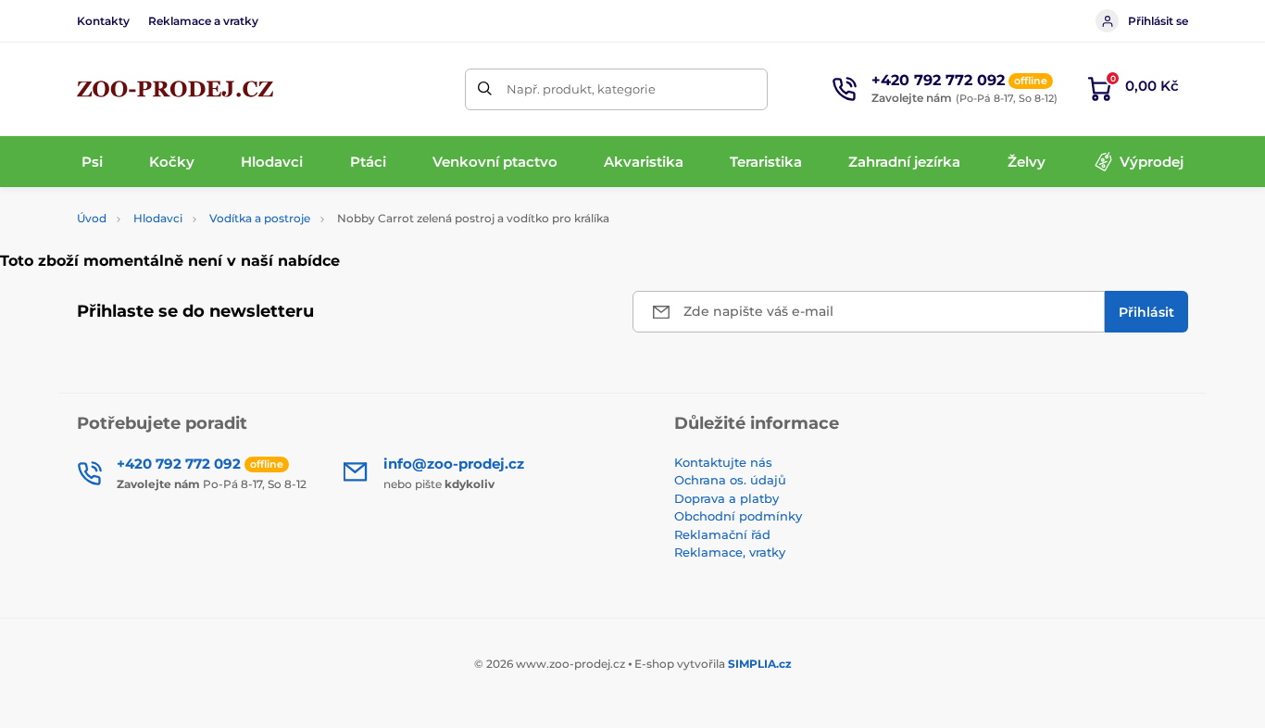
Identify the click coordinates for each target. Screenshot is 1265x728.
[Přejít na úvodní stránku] (175, 89)
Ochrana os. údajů (730, 479)
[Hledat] (486, 89)
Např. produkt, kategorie (581, 89)
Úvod (91, 218)
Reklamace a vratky (203, 21)
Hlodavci (157, 218)
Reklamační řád (722, 534)
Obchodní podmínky (738, 515)
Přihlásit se (1158, 21)
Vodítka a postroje (259, 218)
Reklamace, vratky (729, 552)
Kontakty (103, 21)
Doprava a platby (726, 498)
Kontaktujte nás (723, 462)
